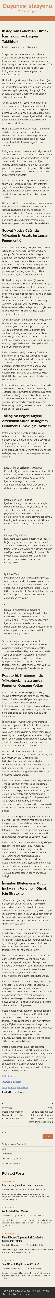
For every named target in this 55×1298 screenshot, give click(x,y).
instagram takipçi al (12, 1081)
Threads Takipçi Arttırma (12, 1159)
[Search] (51, 18)
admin (35, 47)
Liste (4, 1149)
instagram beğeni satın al (15, 1087)
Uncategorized (20, 1092)
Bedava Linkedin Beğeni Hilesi (15, 1144)
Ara (4, 1132)
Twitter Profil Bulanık (11, 1163)
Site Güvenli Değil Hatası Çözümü (20, 1264)
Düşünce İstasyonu (27, 6)
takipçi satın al (9, 1076)
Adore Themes (24, 1294)
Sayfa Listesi (7, 1154)
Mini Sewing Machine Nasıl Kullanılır (22, 1185)
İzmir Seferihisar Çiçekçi (15, 1211)
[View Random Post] (44, 18)
